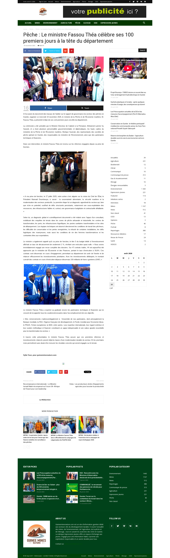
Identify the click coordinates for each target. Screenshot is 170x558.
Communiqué (116, 171)
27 (129, 280)
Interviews (114, 203)
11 (117, 271)
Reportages (115, 230)
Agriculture (76, 1)
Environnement (66, 1)
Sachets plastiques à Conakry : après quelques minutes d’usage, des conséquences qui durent (128, 103)
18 (117, 276)
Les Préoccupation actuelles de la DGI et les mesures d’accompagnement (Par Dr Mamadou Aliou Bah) (128, 114)
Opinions (114, 220)
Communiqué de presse (119, 175)
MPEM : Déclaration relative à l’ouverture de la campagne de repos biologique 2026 (89, 437)
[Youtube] (145, 1)
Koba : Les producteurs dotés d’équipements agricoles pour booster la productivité (87, 385)
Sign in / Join (43, 1)
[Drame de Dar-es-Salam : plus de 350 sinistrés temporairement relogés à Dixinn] (29, 487)
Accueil (50, 1)
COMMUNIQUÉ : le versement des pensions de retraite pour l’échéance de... (91, 487)
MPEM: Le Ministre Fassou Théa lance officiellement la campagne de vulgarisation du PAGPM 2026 (63, 437)
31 (112, 284)
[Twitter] (133, 1)
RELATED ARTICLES (32, 411)
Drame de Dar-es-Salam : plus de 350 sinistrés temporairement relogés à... (48, 487)
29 (139, 280)
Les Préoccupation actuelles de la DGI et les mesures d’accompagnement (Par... (48, 475)
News (113, 210)
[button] (144, 23)
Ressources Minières (118, 234)
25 (117, 280)
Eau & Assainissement (119, 178)
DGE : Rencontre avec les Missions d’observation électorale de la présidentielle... (92, 475)
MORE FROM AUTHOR (50, 411)
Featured (114, 196)
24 (112, 280)
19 (123, 276)
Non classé (115, 213)
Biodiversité (115, 164)
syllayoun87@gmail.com (73, 544)
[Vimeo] (137, 1)
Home (25, 29)
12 (123, 271)
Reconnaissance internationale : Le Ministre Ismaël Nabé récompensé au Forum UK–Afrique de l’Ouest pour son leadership (41, 386)
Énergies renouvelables (119, 185)
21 (133, 276)
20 (129, 276)
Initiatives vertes (117, 199)
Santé (113, 241)
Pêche (84, 1)
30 (144, 280)
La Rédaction (45, 399)
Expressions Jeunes (106, 1)
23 (144, 276)
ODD (96, 1)
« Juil (111, 288)
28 (133, 280)
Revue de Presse (117, 237)
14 (133, 271)
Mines (57, 1)
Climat (113, 168)
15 (139, 271)
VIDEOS (113, 244)
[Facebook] (129, 1)
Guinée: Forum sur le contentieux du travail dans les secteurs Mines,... (91, 498)
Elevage (90, 1)
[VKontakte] (141, 1)
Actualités (114, 158)
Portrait (113, 227)
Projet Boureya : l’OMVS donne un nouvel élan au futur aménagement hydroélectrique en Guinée (128, 93)
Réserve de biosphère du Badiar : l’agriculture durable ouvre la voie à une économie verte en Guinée (127, 138)
